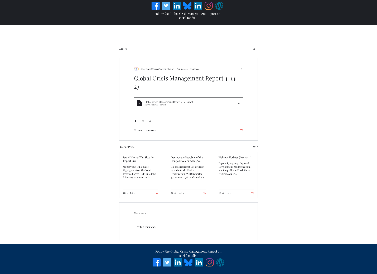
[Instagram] (209, 6)
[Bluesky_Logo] (187, 6)
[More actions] (241, 69)
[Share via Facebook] (135, 121)
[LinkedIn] (177, 6)
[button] (254, 49)
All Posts (123, 48)
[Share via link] (157, 121)
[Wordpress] (219, 6)
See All (255, 146)
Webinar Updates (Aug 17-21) (235, 157)
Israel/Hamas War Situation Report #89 (139, 159)
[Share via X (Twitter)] (142, 121)
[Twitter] (166, 6)
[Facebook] (156, 6)
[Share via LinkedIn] (149, 121)
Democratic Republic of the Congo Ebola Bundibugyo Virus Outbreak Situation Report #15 (187, 159)
